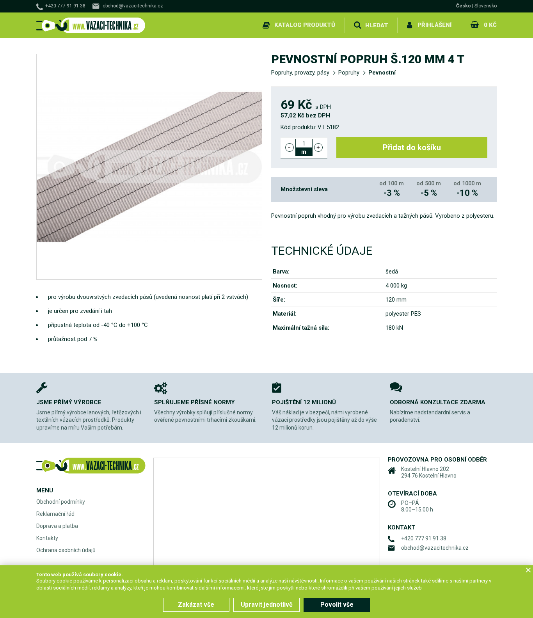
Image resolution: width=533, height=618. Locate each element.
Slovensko (485, 6)
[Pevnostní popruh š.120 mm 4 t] (149, 167)
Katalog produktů (304, 24)
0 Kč (490, 24)
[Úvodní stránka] (91, 26)
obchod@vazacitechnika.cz (133, 6)
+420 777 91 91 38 (65, 6)
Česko (463, 6)
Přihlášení (434, 24)
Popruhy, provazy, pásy (300, 72)
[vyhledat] (357, 25)
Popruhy (348, 72)
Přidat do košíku (412, 147)
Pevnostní (382, 72)
